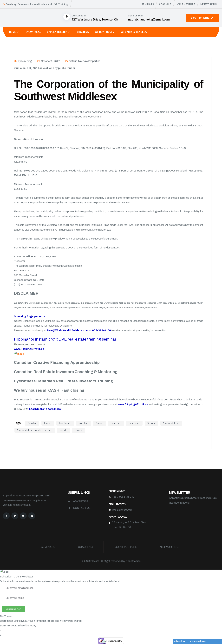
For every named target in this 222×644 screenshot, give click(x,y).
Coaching (165, 4)
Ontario (99, 423)
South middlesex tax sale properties (34, 430)
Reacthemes (133, 561)
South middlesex (171, 423)
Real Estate (134, 423)
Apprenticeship (57, 32)
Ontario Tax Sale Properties (84, 61)
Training (78, 430)
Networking (208, 4)
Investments (65, 423)
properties (116, 423)
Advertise (80, 501)
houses (48, 423)
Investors (83, 423)
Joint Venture (185, 4)
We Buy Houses (104, 32)
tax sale (63, 430)
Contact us (82, 508)
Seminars (148, 4)
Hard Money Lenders (133, 32)
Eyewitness (33, 32)
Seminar (151, 423)
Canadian (32, 423)
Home (12, 32)
